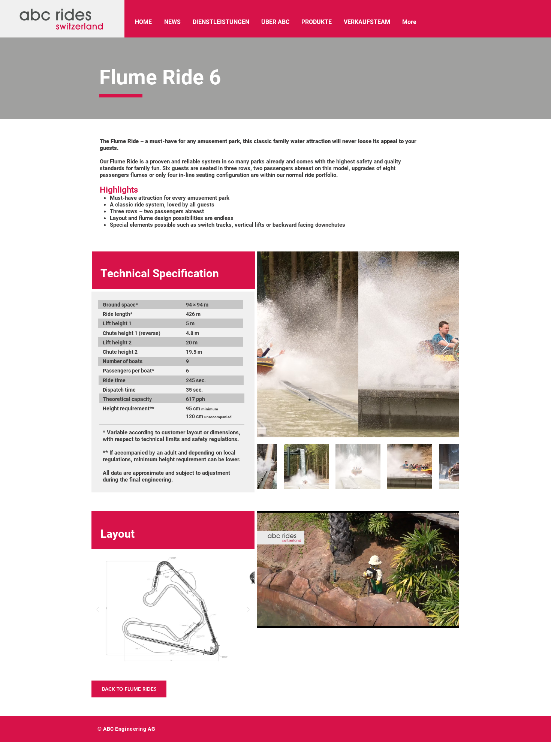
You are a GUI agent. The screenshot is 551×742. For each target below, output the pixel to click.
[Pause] (266, 617)
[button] (173, 609)
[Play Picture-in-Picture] (436, 617)
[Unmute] (279, 617)
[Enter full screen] (449, 617)
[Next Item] (446, 344)
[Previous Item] (269, 344)
